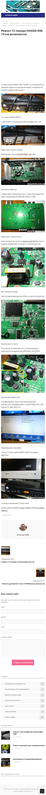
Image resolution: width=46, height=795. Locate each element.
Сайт (3, 627)
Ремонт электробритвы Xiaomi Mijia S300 (28, 733)
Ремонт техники (10, 717)
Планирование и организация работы (17, 689)
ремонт (9, 515)
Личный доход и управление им (15, 684)
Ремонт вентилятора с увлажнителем (29, 745)
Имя (3, 607)
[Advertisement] (23, 59)
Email (3, 617)
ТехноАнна (23, 6)
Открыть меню (11, 15)
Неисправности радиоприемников (27, 759)
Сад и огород (9, 706)
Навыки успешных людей (13, 695)
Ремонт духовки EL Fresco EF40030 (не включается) (23, 584)
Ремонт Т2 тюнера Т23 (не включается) (17, 562)
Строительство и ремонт (13, 700)
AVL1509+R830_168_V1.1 (26, 154)
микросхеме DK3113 (30, 241)
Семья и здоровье (10, 711)
